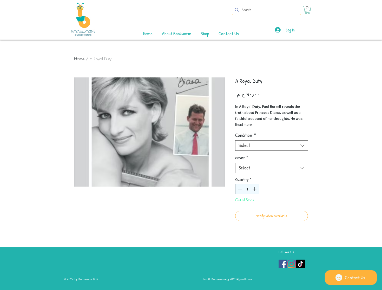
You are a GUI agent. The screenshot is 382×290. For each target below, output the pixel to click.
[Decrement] (239, 189)
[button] (307, 10)
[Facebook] (283, 264)
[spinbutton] (247, 189)
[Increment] (255, 189)
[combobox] (271, 145)
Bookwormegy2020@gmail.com (232, 279)
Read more (243, 124)
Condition (245, 135)
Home (79, 59)
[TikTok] (300, 264)
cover (241, 158)
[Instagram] (291, 264)
